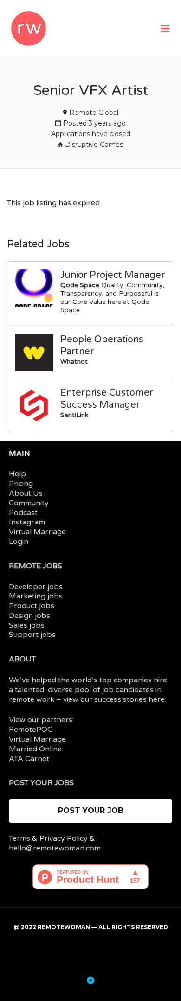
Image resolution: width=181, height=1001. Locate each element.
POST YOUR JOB (90, 810)
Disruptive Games (94, 144)
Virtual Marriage (37, 531)
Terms (19, 838)
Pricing (21, 483)
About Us (26, 493)
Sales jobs (27, 625)
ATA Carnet (29, 758)
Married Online (35, 749)
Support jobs (32, 634)
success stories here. (130, 699)
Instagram (27, 522)
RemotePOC (30, 729)
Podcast (23, 512)
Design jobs (29, 615)
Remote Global (93, 112)
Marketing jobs (36, 596)
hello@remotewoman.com (55, 848)
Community (29, 503)
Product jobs (31, 606)
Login (18, 541)
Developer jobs (36, 587)
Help (17, 473)
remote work (31, 699)
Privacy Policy (63, 838)
